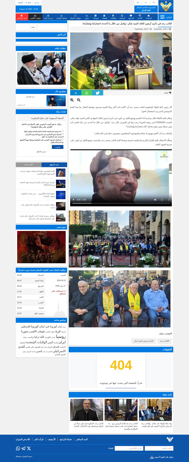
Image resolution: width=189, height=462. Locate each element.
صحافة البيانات (61, 18)
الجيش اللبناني (60, 354)
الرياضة (122, 18)
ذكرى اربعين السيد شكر (143, 341)
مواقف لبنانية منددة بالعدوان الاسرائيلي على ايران (38, 206)
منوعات (96, 18)
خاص (87, 18)
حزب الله (45, 336)
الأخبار (140, 18)
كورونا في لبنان (48, 326)
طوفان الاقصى (50, 332)
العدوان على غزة (46, 347)
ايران (62, 342)
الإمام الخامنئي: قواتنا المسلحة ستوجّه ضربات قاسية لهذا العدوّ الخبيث (37, 172)
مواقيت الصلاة (75, 18)
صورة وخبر (61, 227)
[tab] (41, 118)
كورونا (35, 326)
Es (154, 2)
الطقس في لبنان (47, 351)
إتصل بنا (28, 2)
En (138, 2)
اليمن (50, 342)
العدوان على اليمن (33, 347)
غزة (58, 331)
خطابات (113, 18)
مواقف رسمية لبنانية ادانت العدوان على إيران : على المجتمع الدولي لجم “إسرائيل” (37, 217)
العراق (56, 346)
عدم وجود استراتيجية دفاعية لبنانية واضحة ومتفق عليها (42, 131)
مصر (64, 327)
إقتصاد (104, 18)
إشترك (110, 448)
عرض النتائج (41, 152)
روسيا (61, 336)
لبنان (166, 92)
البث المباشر (21, 105)
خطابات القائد (60, 48)
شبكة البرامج (66, 439)
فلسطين (25, 326)
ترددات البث (48, 18)
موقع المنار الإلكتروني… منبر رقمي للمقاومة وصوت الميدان (38, 195)
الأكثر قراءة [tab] (28, 165)
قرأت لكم (38, 439)
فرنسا (63, 332)
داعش (53, 337)
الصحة (33, 351)
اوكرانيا (56, 342)
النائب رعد (164, 341)
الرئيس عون (27, 351)
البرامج (131, 18)
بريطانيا (25, 337)
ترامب (31, 337)
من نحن (36, 2)
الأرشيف (20, 2)
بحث (33, 27)
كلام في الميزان (23, 439)
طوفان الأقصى (37, 331)
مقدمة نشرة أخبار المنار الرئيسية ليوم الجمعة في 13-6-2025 (37, 183)
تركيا (36, 336)
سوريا (24, 331)
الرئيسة (149, 18)
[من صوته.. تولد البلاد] (41, 247)
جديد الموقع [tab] (54, 165)
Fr (146, 2)
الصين (39, 351)
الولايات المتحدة (36, 342)
